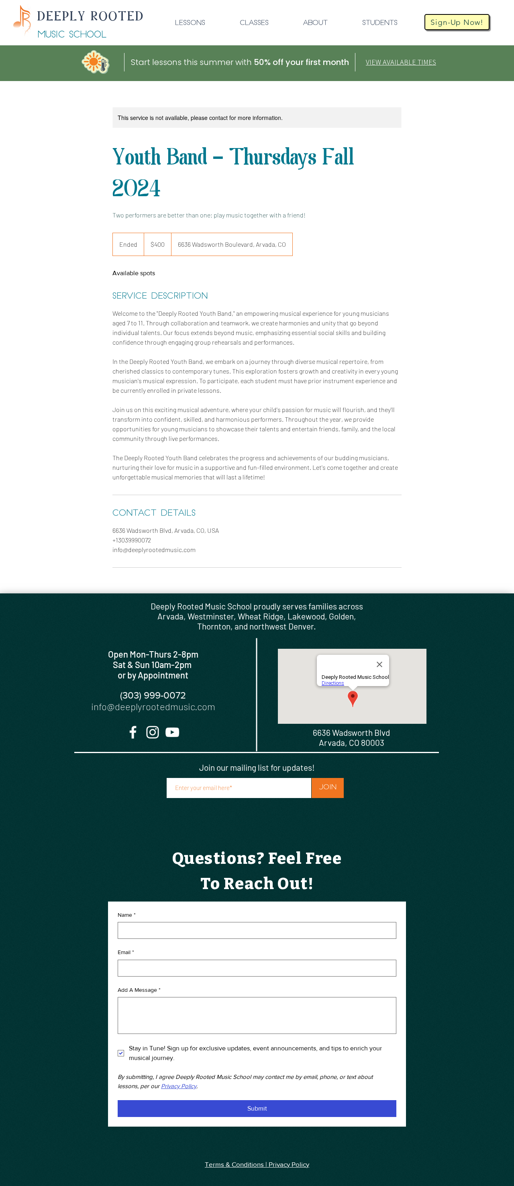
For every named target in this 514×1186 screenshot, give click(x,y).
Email (126, 952)
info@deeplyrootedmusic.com (153, 706)
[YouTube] (172, 732)
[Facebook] (132, 732)
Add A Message (139, 990)
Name (127, 915)
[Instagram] (152, 732)
